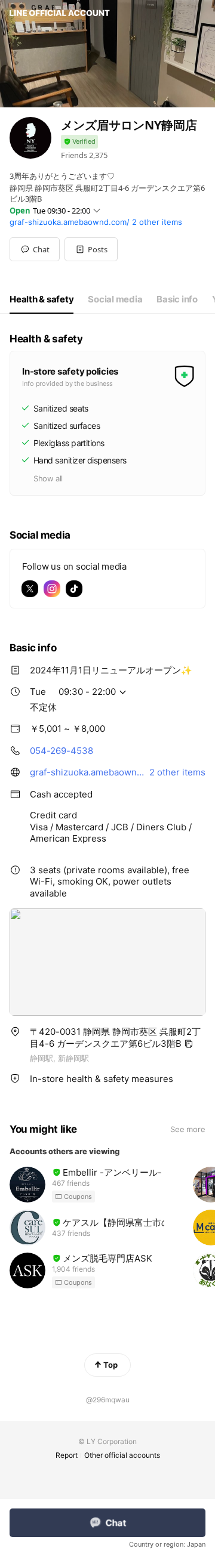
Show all (48, 478)
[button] (91, 249)
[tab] (41, 299)
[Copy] (189, 1044)
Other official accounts (122, 1455)
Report (67, 1455)
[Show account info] (79, 142)
